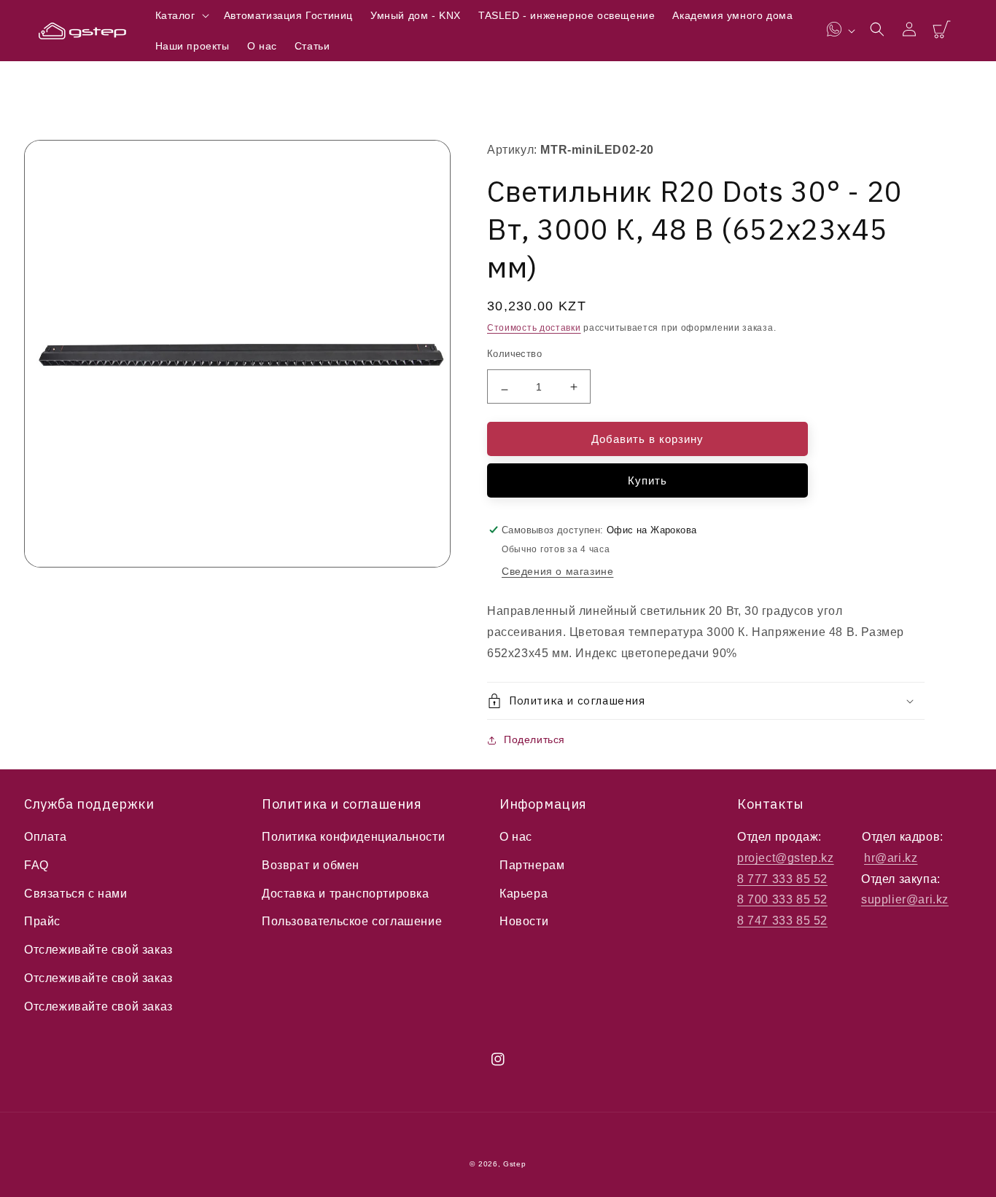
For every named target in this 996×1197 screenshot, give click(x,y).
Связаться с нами (76, 893)
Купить (647, 480)
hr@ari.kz (890, 858)
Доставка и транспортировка (345, 893)
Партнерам (531, 865)
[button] (181, 15)
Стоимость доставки (534, 328)
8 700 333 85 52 (782, 899)
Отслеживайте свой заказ (98, 949)
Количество (514, 353)
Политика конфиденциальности (353, 837)
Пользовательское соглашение (352, 921)
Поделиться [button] (534, 739)
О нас (515, 837)
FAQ (36, 865)
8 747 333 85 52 (782, 920)
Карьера (523, 893)
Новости (523, 921)
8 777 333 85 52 (782, 879)
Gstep (514, 1164)
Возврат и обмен (310, 865)
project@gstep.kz (785, 858)
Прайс (42, 921)
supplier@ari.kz (905, 899)
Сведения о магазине (557, 571)
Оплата (45, 837)
